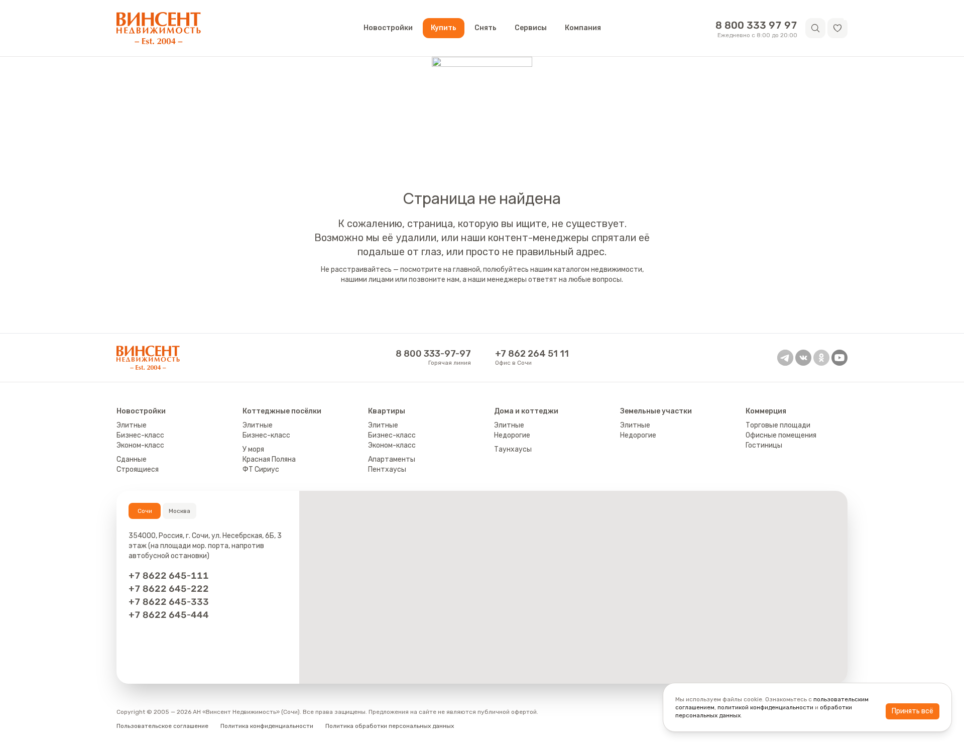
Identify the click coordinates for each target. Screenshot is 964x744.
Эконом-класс (140, 445)
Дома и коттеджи (526, 411)
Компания (583, 28)
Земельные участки (656, 411)
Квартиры (386, 411)
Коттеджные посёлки (282, 411)
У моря (253, 449)
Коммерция (766, 411)
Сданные (131, 459)
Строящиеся (137, 469)
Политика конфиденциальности (266, 725)
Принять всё (912, 711)
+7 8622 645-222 (169, 588)
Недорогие (512, 435)
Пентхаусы (387, 469)
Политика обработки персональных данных (389, 725)
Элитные (131, 425)
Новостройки (388, 28)
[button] (837, 28)
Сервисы (531, 28)
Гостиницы (764, 445)
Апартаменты (391, 459)
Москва (179, 510)
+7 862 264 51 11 (532, 354)
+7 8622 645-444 (169, 614)
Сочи (145, 510)
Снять (485, 28)
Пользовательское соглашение (162, 725)
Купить (443, 28)
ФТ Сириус (261, 469)
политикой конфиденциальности (765, 707)
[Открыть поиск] (815, 28)
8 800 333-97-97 (433, 354)
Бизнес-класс (140, 435)
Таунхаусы (513, 449)
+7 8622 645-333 (169, 601)
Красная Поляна (269, 459)
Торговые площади (778, 425)
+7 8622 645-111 (169, 575)
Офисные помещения (781, 435)
